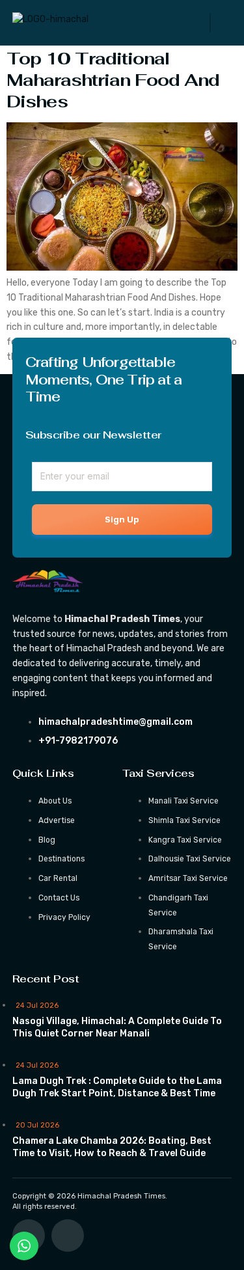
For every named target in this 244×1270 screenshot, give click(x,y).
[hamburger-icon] (210, 23)
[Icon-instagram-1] (67, 1235)
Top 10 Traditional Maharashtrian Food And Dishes (113, 80)
